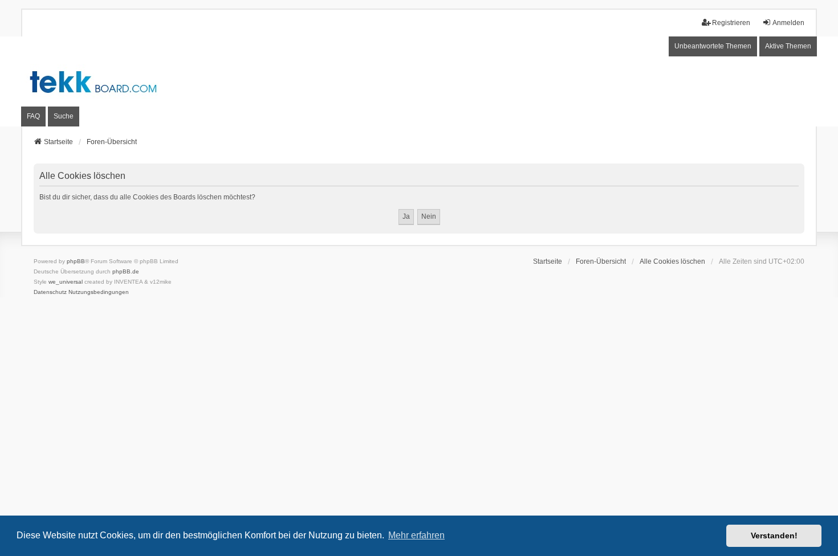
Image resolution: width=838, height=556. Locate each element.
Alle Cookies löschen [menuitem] (672, 261)
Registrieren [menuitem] (731, 23)
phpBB (76, 261)
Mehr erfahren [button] (416, 535)
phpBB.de (125, 271)
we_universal (65, 282)
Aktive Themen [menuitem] (788, 46)
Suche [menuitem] (64, 116)
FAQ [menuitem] (33, 116)
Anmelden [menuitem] (788, 23)
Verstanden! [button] (774, 535)
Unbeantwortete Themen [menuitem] (712, 46)
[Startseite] (419, 82)
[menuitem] (50, 292)
